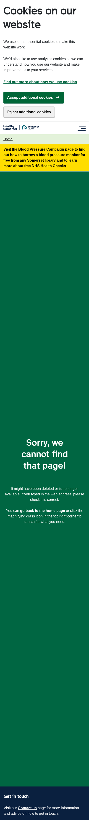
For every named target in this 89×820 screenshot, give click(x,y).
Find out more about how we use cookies (40, 81)
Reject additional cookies (29, 112)
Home (8, 139)
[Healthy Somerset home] (21, 127)
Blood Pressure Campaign (41, 149)
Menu (83, 128)
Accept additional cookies (30, 97)
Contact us (27, 808)
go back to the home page (42, 511)
